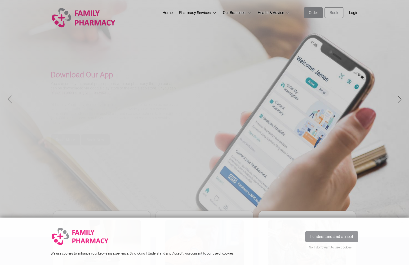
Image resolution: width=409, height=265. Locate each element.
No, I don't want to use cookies (330, 247)
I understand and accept (331, 236)
